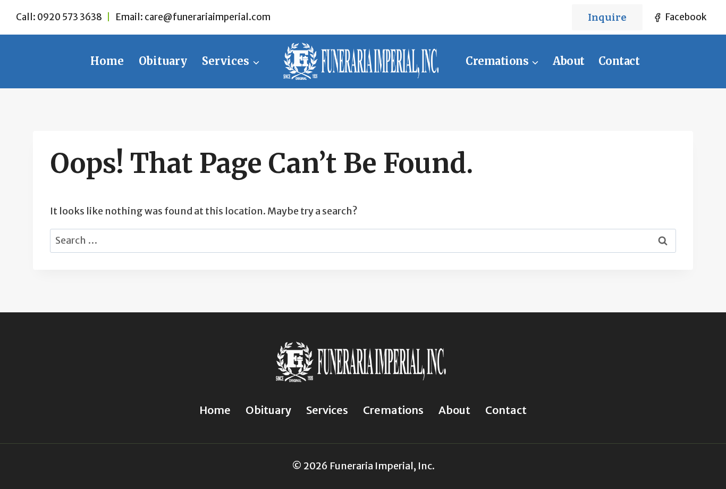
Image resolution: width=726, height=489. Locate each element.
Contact (619, 61)
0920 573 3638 (69, 17)
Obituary (163, 61)
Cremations (393, 410)
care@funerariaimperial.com (208, 17)
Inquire (607, 17)
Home (107, 61)
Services (327, 410)
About (569, 61)
